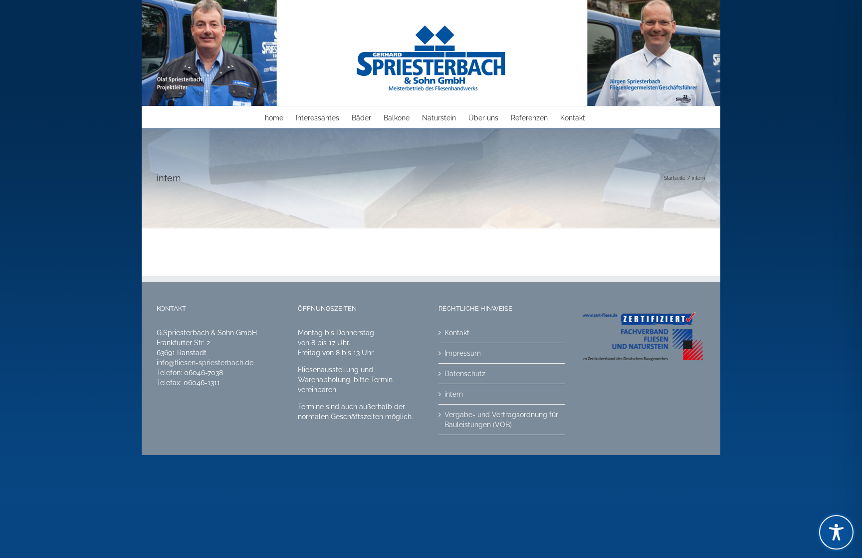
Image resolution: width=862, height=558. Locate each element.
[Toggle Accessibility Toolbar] (836, 532)
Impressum (462, 353)
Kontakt (456, 333)
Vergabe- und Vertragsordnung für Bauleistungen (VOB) (501, 420)
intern (453, 394)
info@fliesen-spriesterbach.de (205, 363)
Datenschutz (464, 374)
